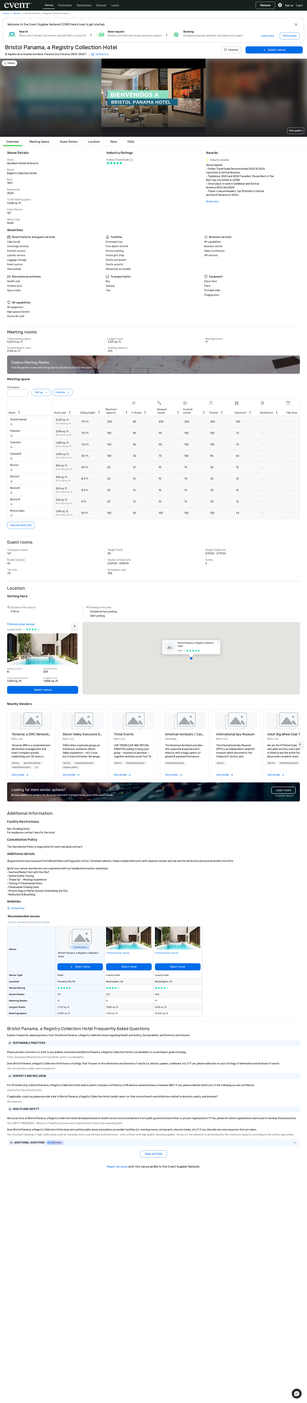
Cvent (6, 13)
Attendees (13, 387)
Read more (212, 201)
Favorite (233, 50)
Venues (49, 5)
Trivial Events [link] (124, 734)
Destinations (84, 5)
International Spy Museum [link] (235, 734)
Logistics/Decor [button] (70, 767)
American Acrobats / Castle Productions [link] (184, 734)
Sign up (289, 5)
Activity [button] (15, 763)
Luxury (115, 5)
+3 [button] (36, 767)
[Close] (296, 24)
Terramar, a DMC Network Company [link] (31, 734)
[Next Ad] (74, 626)
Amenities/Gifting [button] (32, 763)
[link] (31, 720)
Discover (101, 5)
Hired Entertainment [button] (21, 767)
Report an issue (117, 1166)
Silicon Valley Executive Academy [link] (82, 734)
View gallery (296, 130)
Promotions (65, 5)
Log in (299, 5)
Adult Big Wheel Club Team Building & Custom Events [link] (287, 734)
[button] (25, 392)
